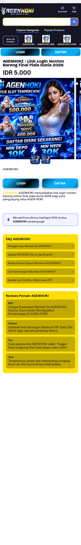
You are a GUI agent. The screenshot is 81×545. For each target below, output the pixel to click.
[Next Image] (78, 119)
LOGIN (20, 52)
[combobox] (37, 22)
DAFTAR (60, 52)
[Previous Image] (3, 119)
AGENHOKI (10, 192)
